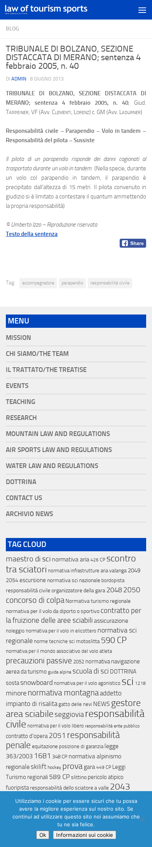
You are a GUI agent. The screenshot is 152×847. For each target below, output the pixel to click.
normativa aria (70, 559)
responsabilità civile (109, 283)
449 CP (103, 767)
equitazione (45, 746)
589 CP (59, 777)
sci (128, 681)
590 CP (114, 640)
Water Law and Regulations (52, 466)
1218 (140, 683)
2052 (78, 662)
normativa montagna (63, 692)
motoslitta (88, 641)
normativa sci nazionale (73, 580)
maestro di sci (28, 558)
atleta (105, 651)
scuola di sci (90, 671)
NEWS (101, 704)
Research (21, 418)
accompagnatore (38, 283)
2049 (134, 570)
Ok (42, 835)
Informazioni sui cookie (84, 835)
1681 (42, 756)
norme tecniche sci (54, 641)
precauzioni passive (39, 660)
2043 (120, 786)
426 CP (97, 560)
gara (89, 766)
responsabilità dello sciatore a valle (69, 787)
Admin (19, 79)
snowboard (36, 682)
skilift (38, 766)
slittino (79, 777)
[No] (142, 819)
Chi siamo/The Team (37, 353)
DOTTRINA (123, 671)
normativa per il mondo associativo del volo (52, 651)
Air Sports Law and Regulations (59, 450)
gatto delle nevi (75, 704)
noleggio (15, 631)
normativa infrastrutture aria (78, 571)
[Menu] (142, 10)
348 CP (59, 756)
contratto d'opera (27, 736)
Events (17, 386)
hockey (54, 767)
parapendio (72, 283)
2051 (57, 735)
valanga (118, 570)
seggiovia (69, 714)
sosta (12, 682)
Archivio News (29, 514)
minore (16, 693)
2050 (131, 590)
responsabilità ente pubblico (112, 726)
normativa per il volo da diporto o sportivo (52, 611)
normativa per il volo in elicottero (61, 631)
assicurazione (111, 620)
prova (72, 766)
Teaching (20, 402)
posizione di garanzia (81, 746)
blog (12, 28)
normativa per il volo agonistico (87, 683)
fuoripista (17, 787)
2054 (12, 580)
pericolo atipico (106, 777)
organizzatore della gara (78, 590)
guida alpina (59, 672)
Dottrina (21, 482)
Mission (18, 337)
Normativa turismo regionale (98, 601)
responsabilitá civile (28, 590)
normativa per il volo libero (55, 726)
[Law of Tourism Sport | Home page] (60, 9)
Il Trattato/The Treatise (46, 369)
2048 (114, 590)
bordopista (112, 580)
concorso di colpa (35, 600)
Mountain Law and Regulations (58, 434)
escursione (32, 580)
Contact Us (24, 498)
